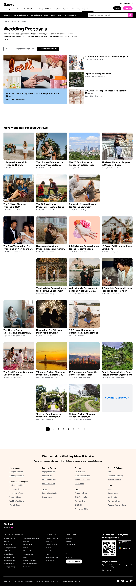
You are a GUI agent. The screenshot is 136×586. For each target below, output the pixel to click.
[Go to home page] (8, 525)
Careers (48, 548)
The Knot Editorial (51, 544)
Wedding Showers (49, 480)
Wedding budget (8, 554)
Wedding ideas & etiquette (31, 538)
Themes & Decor (15, 497)
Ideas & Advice (9, 21)
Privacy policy (7, 581)
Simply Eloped (70, 544)
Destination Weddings (50, 493)
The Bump (69, 538)
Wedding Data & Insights (117, 505)
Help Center (69, 557)
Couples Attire (80, 472)
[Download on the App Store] (124, 542)
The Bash (68, 541)
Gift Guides (79, 505)
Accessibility (29, 581)
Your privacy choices (42, 581)
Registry (6, 541)
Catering (26, 541)
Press (47, 554)
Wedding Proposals (16, 476)
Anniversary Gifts (81, 509)
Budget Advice (14, 489)
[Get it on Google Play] (124, 548)
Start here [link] (105, 570)
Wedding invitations (9, 548)
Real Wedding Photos (17, 485)
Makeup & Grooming (115, 476)
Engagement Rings (25, 49)
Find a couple (127, 3)
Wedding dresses (28, 554)
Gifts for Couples (81, 497)
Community (27, 567)
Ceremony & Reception (21, 15)
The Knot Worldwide (52, 538)
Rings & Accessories (82, 476)
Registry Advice (81, 493)
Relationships (113, 493)
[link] (118, 581)
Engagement (7, 15)
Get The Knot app (9, 551)
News (110, 489)
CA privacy (54, 581)
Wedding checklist (9, 557)
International (50, 551)
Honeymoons (47, 497)
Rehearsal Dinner (48, 484)
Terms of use (19, 581)
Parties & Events (36, 15)
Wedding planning (9, 567)
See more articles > (117, 398)
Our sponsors (50, 560)
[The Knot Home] (8, 4)
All (8, 49)
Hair (109, 472)
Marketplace (7, 544)
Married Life (112, 497)
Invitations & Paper (16, 493)
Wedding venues (8, 563)
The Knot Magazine (69, 15)
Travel (46, 15)
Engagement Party (49, 472)
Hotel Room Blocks (29, 560)
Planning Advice (114, 501)
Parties (25, 548)
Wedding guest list (9, 560)
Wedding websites (9, 538)
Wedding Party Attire (82, 480)
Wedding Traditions (16, 501)
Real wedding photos (30, 563)
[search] (130, 15)
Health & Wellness (114, 480)
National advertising (52, 557)
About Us (49, 541)
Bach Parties (47, 476)
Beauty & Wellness (115, 468)
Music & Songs (14, 505)
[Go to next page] (89, 429)
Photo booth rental (29, 551)
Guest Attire (79, 484)
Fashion (52, 15)
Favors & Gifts (80, 501)
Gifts (59, 15)
